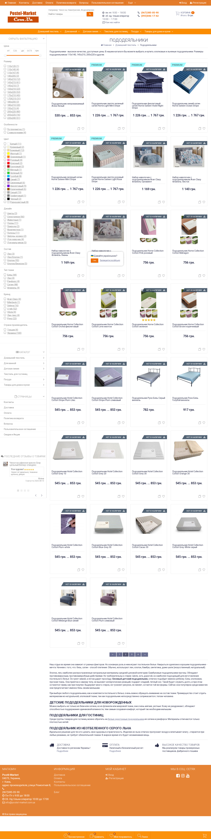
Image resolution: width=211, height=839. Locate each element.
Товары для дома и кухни (157, 31)
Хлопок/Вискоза (17, 263)
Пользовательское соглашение (108, 3)
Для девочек (15, 239)
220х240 (13, 118)
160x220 (13, 92)
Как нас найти (113, 22)
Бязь (12, 275)
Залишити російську (110, 260)
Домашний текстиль (48, 31)
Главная (12, 3)
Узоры (12, 223)
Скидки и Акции (12, 434)
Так (94, 260)
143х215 (13, 82)
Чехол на (63, 10)
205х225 (13, 115)
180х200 (13, 102)
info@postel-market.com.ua (20, 802)
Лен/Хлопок (15, 257)
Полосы (13, 233)
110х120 (13, 66)
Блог (56, 792)
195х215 (13, 108)
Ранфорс (13, 281)
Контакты (24, 3)
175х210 (13, 95)
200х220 (13, 111)
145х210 (13, 85)
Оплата (49, 3)
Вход (184, 3)
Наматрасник (74, 10)
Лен (11, 254)
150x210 (13, 89)
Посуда (135, 31)
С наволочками (16, 132)
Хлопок (13, 260)
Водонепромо (87, 10)
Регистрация (199, 3)
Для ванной (71, 31)
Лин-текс (13, 315)
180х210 (13, 105)
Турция (12, 330)
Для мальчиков (17, 242)
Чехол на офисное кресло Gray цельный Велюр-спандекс (25, 464)
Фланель (13, 288)
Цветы (12, 213)
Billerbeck (13, 302)
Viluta (11, 312)
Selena (13, 305)
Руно (12, 318)
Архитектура (15, 229)
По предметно (16, 129)
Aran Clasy (14, 299)
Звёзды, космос (16, 236)
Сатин (12, 284)
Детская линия (90, 31)
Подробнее (62, 751)
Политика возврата (66, 3)
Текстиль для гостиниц (116, 31)
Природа (13, 226)
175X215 (14, 98)
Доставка (37, 3)
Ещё (130, 3)
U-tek (12, 309)
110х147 (13, 72)
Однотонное (15, 216)
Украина (14, 333)
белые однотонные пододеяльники (126, 719)
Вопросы (83, 3)
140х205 (13, 76)
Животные (14, 220)
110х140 (13, 69)
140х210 (13, 79)
